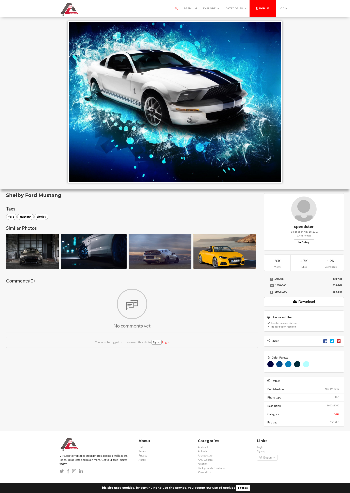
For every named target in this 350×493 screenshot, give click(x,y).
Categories (234, 8)
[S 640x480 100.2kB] (266, 279)
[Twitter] (332, 341)
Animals (202, 451)
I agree (243, 487)
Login (283, 8)
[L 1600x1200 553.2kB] (266, 292)
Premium (190, 8)
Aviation (202, 463)
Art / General (205, 459)
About (142, 459)
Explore (209, 8)
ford (11, 216)
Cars (336, 413)
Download (306, 302)
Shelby (41, 216)
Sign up (264, 8)
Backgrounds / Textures (211, 468)
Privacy (143, 455)
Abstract (203, 447)
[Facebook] (325, 341)
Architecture (205, 455)
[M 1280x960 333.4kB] (266, 286)
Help (141, 447)
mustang (25, 216)
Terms (142, 451)
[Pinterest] (339, 341)
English (267, 457)
